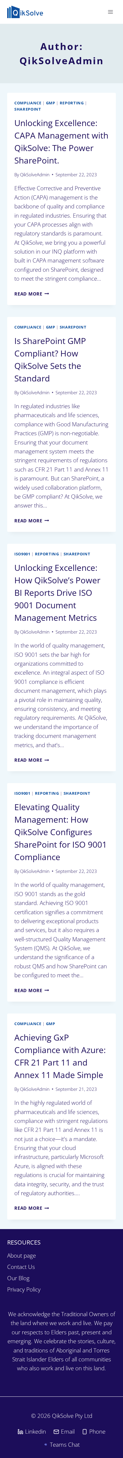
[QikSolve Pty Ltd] (25, 12)
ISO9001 (22, 554)
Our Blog (18, 1278)
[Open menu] (110, 11)
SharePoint (27, 109)
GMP (50, 103)
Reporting (72, 103)
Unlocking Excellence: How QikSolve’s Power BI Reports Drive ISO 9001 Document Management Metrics (57, 592)
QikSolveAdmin (35, 174)
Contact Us (21, 1267)
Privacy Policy (24, 1289)
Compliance (27, 103)
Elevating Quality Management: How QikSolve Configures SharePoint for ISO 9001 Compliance (60, 831)
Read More (31, 294)
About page (21, 1255)
